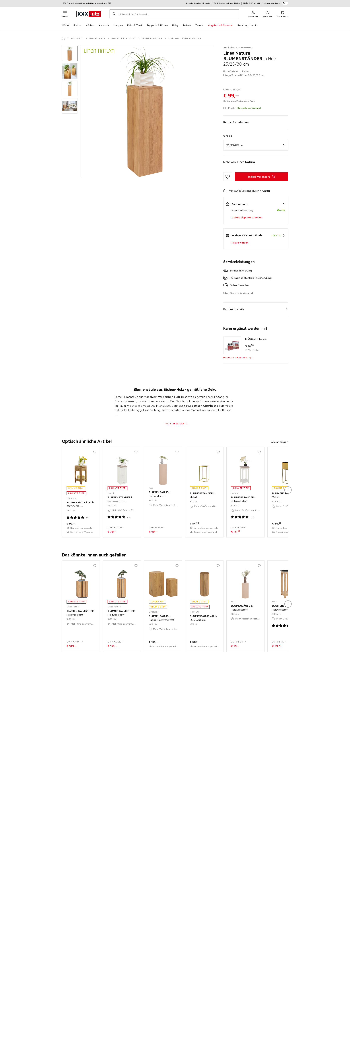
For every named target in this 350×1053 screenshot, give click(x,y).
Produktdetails (233, 309)
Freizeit (187, 25)
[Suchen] (114, 13)
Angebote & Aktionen (220, 25)
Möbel (65, 25)
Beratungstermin (247, 25)
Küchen (90, 25)
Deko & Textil (134, 25)
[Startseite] (63, 38)
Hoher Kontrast (272, 3)
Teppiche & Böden (157, 25)
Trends (199, 25)
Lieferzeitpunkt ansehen (247, 217)
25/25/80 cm (235, 145)
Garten (77, 25)
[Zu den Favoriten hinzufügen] (227, 176)
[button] (69, 53)
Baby (175, 25)
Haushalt (104, 25)
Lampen (118, 25)
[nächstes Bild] (288, 490)
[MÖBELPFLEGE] (232, 345)
